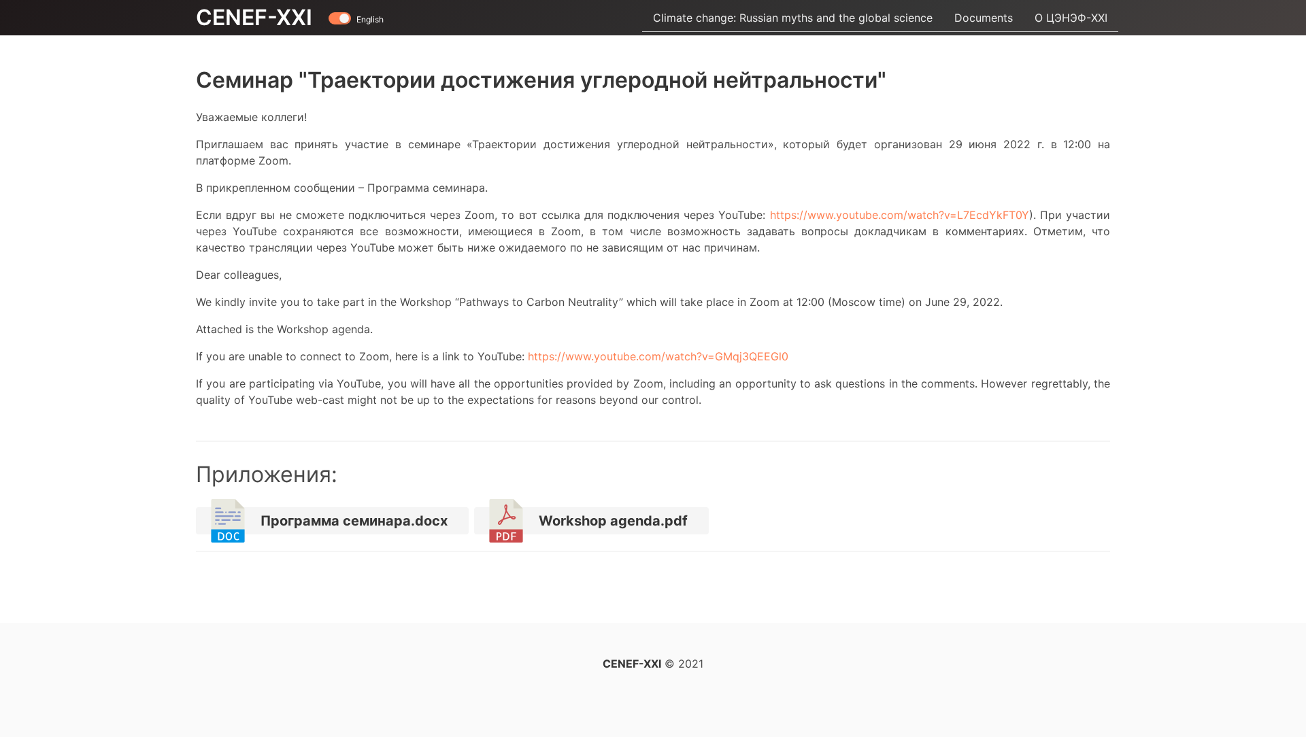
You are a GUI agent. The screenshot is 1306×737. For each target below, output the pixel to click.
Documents (983, 17)
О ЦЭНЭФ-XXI (1071, 17)
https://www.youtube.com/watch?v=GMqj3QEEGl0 (658, 356)
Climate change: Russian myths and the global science (793, 17)
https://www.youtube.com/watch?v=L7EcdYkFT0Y (899, 215)
